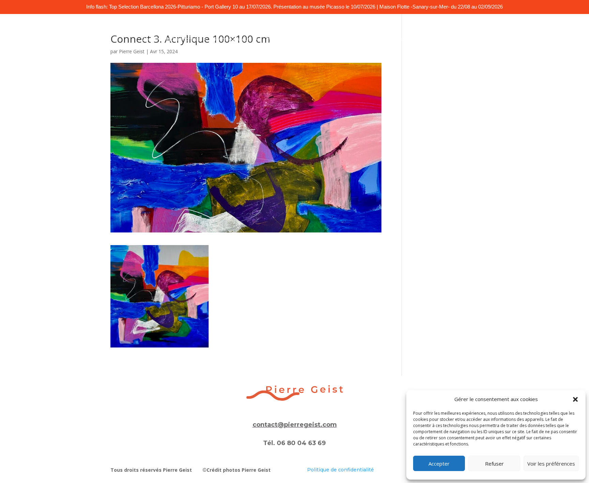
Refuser (494, 463)
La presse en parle (401, 39)
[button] (575, 399)
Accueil (150, 39)
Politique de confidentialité (340, 470)
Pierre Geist (132, 51)
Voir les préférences (551, 463)
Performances (335, 39)
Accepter (439, 463)
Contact (438, 39)
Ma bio (366, 39)
